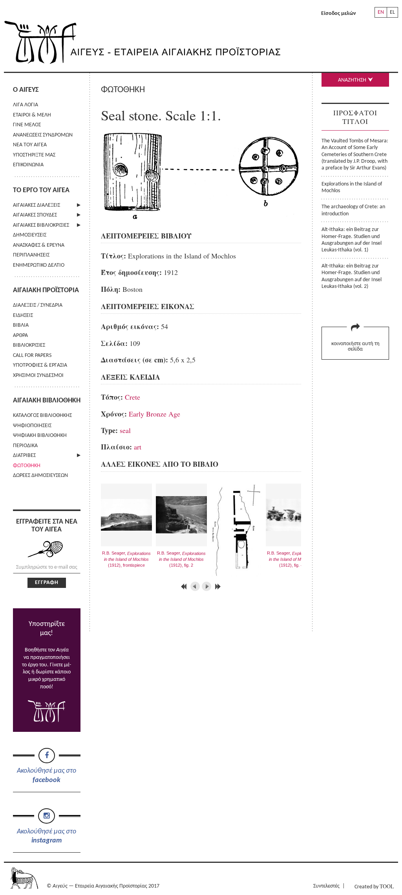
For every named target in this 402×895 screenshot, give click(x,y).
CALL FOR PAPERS (32, 355)
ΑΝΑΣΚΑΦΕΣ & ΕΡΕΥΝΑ (38, 245)
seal (125, 430)
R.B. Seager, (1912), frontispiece (126, 559)
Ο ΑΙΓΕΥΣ (25, 90)
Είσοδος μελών (338, 13)
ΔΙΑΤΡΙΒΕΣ (24, 455)
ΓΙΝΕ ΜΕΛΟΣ (27, 124)
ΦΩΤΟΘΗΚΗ (26, 465)
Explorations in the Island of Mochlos (352, 187)
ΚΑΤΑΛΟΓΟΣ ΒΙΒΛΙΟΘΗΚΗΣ (42, 415)
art (137, 446)
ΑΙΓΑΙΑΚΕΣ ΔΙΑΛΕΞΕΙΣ (36, 205)
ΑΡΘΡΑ (20, 335)
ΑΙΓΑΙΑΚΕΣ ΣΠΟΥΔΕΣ (35, 215)
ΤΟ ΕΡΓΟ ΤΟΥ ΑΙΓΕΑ (41, 190)
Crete (132, 397)
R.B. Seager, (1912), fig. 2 (181, 559)
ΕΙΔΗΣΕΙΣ (23, 315)
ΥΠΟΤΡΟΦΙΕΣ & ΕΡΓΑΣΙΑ (40, 365)
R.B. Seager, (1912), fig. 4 (291, 559)
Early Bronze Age (154, 413)
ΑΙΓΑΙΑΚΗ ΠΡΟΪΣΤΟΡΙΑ (46, 290)
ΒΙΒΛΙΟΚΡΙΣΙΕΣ (29, 345)
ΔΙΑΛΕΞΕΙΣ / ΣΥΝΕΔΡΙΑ (37, 305)
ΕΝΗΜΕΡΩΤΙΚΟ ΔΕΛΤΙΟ (38, 265)
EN (381, 12)
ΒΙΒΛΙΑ (21, 325)
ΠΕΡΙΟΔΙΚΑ (25, 445)
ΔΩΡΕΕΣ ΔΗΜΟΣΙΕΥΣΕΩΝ (40, 475)
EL (392, 12)
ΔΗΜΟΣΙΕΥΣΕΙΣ (29, 235)
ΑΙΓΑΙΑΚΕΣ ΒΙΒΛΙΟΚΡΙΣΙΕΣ (41, 225)
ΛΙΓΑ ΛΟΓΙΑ (25, 104)
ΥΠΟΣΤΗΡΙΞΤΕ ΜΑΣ (34, 155)
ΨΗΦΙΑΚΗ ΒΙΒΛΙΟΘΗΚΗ (40, 435)
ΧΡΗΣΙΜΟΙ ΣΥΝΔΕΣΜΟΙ (38, 375)
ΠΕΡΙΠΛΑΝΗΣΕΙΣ (31, 255)
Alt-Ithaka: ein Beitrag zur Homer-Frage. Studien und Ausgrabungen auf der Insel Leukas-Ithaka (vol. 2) (352, 276)
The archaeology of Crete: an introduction (353, 210)
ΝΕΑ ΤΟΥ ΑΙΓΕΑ (30, 144)
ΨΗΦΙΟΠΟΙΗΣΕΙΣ (32, 425)
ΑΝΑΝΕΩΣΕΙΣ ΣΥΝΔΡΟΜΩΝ (43, 135)
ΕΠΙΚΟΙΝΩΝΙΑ (28, 164)
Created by (374, 886)
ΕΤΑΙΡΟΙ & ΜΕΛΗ (32, 115)
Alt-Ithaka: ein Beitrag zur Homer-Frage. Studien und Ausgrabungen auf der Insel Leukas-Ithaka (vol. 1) (352, 240)
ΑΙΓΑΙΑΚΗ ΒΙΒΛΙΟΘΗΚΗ (46, 400)
